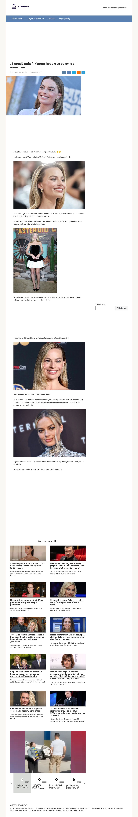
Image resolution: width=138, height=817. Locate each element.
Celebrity (51, 19)
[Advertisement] (69, 40)
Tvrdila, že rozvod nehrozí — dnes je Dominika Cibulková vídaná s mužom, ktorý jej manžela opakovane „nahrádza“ (27, 638)
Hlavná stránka (17, 19)
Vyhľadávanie (100, 304)
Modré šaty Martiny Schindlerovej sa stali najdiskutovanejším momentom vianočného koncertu (67, 637)
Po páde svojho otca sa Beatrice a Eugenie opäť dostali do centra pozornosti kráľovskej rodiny (26, 673)
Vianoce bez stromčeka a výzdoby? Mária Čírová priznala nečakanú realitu (66, 602)
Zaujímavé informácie (36, 19)
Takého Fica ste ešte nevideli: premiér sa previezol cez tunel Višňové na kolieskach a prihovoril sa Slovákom (67, 712)
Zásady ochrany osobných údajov (114, 8)
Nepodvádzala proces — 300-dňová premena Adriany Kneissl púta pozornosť (26, 602)
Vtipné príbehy (64, 19)
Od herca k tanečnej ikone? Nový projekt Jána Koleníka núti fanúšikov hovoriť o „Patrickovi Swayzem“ (67, 565)
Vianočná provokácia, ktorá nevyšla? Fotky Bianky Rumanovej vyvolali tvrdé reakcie (27, 565)
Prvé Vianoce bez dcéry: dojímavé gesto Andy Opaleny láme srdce (26, 709)
